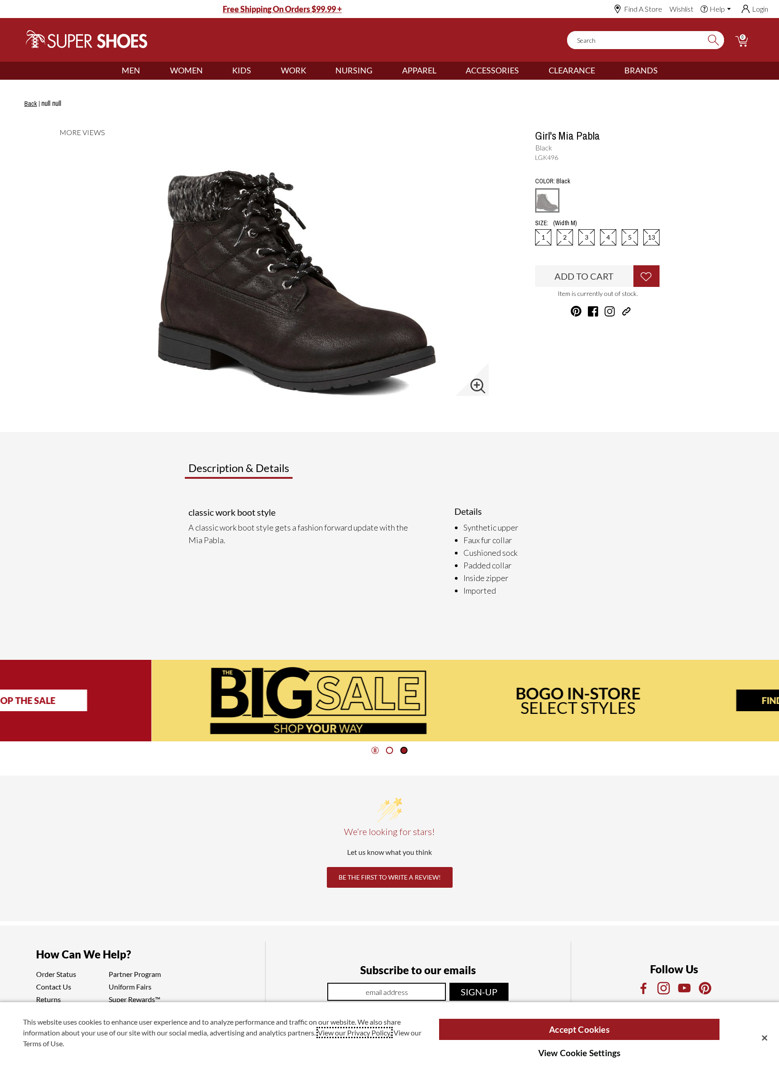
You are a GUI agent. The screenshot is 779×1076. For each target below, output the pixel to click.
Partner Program (135, 974)
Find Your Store (649, 700)
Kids (241, 70)
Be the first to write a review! (390, 877)
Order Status (56, 974)
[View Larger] (478, 386)
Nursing (353, 70)
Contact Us (53, 986)
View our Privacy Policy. (354, 1032)
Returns (48, 999)
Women (186, 70)
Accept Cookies (579, 1029)
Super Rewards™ (134, 999)
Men (131, 70)
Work (293, 70)
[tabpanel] (391, 551)
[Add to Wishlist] (646, 276)
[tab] (268, 471)
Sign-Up (479, 991)
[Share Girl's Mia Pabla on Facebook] (593, 311)
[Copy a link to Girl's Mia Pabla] (626, 311)
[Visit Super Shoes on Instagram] (609, 311)
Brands (641, 70)
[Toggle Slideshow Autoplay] (375, 750)
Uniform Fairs (130, 986)
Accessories (492, 70)
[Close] (764, 1038)
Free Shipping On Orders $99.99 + (282, 9)
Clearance (572, 70)
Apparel (419, 70)
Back (30, 104)
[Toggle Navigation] (147, 70)
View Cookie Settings (579, 1053)
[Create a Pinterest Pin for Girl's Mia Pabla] (576, 311)
